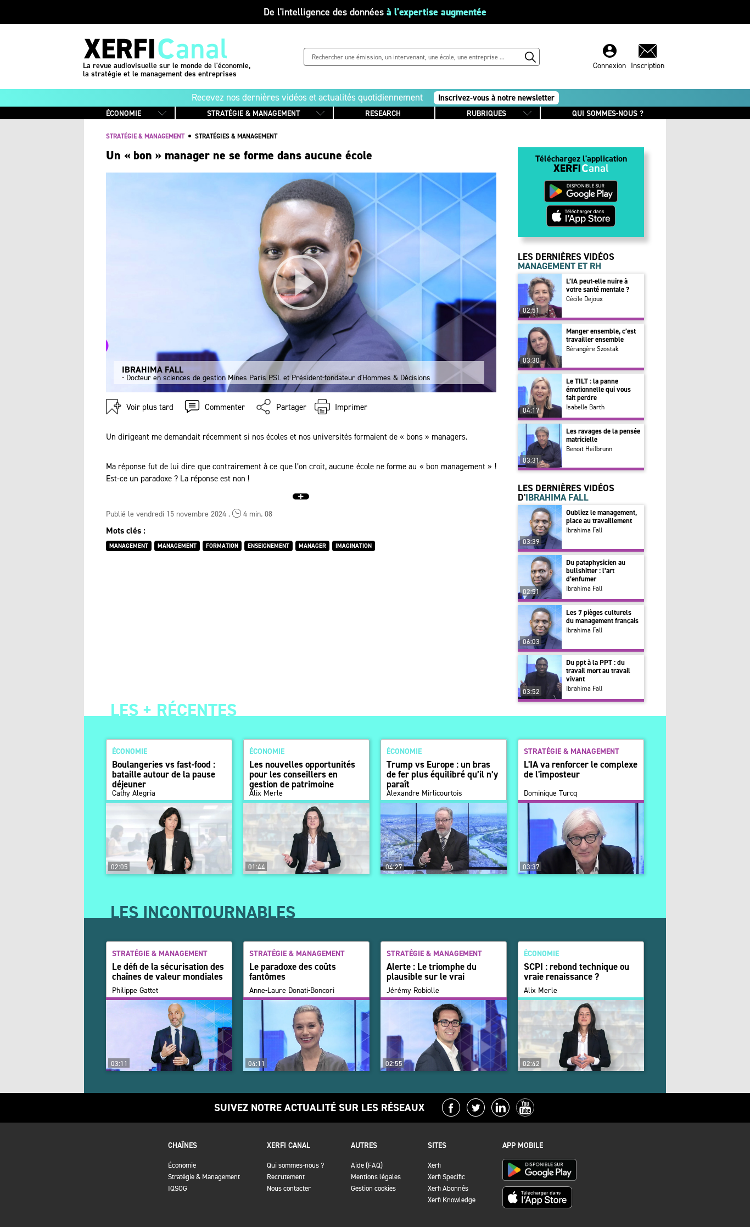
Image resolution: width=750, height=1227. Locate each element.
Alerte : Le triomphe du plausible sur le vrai (432, 971)
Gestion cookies (373, 1188)
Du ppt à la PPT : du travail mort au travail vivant (598, 670)
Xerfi (434, 1165)
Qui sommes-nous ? (295, 1165)
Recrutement (286, 1176)
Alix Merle (266, 793)
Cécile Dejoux (584, 299)
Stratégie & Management (204, 1176)
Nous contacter (289, 1188)
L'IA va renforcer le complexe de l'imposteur (580, 769)
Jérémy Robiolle (413, 991)
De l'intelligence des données (375, 12)
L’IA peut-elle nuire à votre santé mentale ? (597, 285)
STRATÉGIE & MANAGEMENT (253, 113)
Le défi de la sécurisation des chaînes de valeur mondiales (168, 971)
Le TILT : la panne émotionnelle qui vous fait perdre (598, 389)
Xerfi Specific (446, 1176)
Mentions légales (376, 1176)
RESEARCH (383, 113)
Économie (182, 1165)
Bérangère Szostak (592, 349)
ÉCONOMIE (123, 113)
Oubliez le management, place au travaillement (601, 516)
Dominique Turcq (550, 793)
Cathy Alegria (133, 793)
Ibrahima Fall (584, 530)
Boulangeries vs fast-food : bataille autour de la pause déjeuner (163, 774)
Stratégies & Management (236, 136)
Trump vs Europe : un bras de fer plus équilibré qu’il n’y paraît (442, 774)
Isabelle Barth (585, 407)
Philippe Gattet (135, 991)
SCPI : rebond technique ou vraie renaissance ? (576, 971)
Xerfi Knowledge (451, 1199)
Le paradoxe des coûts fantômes (292, 971)
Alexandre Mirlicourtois (424, 793)
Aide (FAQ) (367, 1165)
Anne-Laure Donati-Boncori (291, 991)
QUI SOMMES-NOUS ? (607, 113)
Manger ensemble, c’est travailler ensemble (601, 335)
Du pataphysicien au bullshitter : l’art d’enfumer (595, 570)
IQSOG (177, 1188)
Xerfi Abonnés (448, 1188)
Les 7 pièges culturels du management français (602, 616)
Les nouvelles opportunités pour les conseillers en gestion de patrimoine (302, 774)
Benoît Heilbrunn (589, 449)
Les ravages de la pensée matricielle (603, 435)
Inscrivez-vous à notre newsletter (496, 97)
